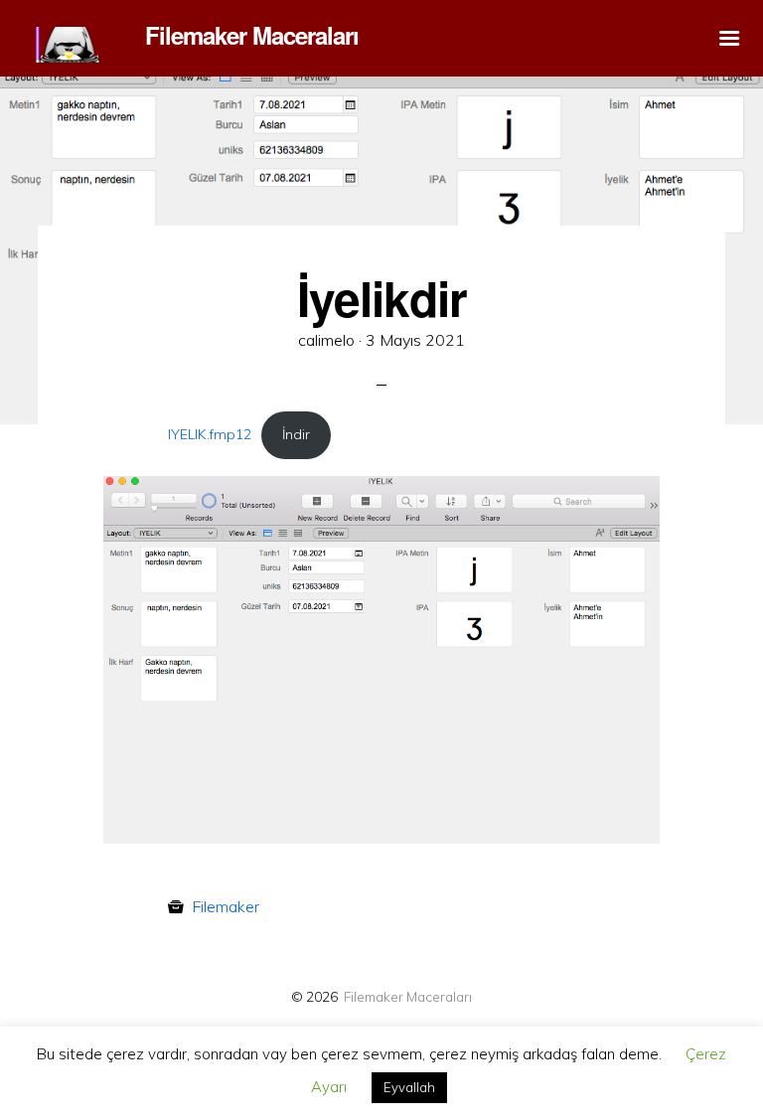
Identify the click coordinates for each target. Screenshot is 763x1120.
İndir (296, 434)
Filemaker (225, 906)
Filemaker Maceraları (408, 996)
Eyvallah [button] (409, 1087)
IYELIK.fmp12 (209, 434)
